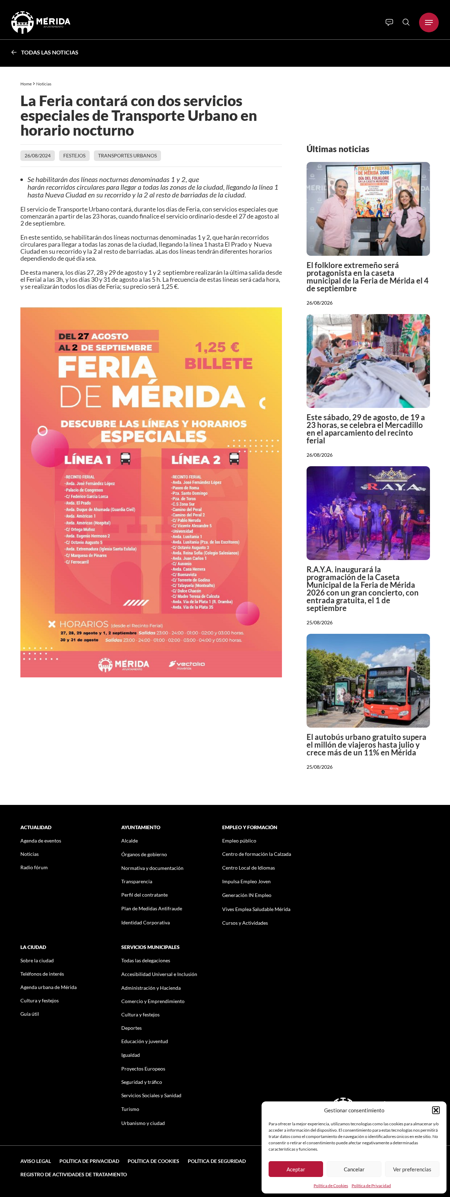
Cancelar (354, 1169)
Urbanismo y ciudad (143, 1123)
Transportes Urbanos (127, 155)
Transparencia (136, 881)
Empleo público (239, 841)
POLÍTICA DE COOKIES (153, 1161)
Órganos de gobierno (144, 854)
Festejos (74, 155)
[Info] (389, 22)
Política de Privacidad (371, 1185)
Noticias (44, 83)
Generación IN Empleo (246, 895)
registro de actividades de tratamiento (73, 1174)
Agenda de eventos (40, 841)
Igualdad (130, 1055)
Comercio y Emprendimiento (153, 1001)
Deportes (131, 1028)
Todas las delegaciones (145, 960)
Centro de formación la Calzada (256, 854)
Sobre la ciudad (37, 960)
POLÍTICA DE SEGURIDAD (217, 1161)
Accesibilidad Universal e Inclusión (159, 974)
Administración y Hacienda (151, 988)
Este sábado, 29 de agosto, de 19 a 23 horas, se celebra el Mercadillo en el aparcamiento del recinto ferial (366, 428)
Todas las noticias (49, 52)
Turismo (130, 1109)
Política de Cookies (331, 1185)
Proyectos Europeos (143, 1069)
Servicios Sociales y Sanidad (151, 1095)
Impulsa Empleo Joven (246, 881)
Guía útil (29, 1014)
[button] (435, 1110)
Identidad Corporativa (145, 922)
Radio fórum (34, 867)
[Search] (406, 22)
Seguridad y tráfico (141, 1082)
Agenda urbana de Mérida (48, 987)
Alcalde (129, 841)
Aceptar (296, 1169)
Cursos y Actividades (245, 923)
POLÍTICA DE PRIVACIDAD (89, 1161)
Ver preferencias (412, 1169)
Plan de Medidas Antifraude (151, 908)
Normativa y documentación (152, 868)
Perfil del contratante (144, 895)
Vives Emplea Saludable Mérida (256, 909)
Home (26, 83)
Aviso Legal (35, 1161)
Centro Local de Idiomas (248, 868)
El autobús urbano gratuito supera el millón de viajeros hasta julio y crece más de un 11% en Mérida (366, 744)
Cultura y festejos (39, 1000)
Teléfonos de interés (42, 974)
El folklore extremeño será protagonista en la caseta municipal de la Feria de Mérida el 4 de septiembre (368, 276)
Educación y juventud (144, 1041)
